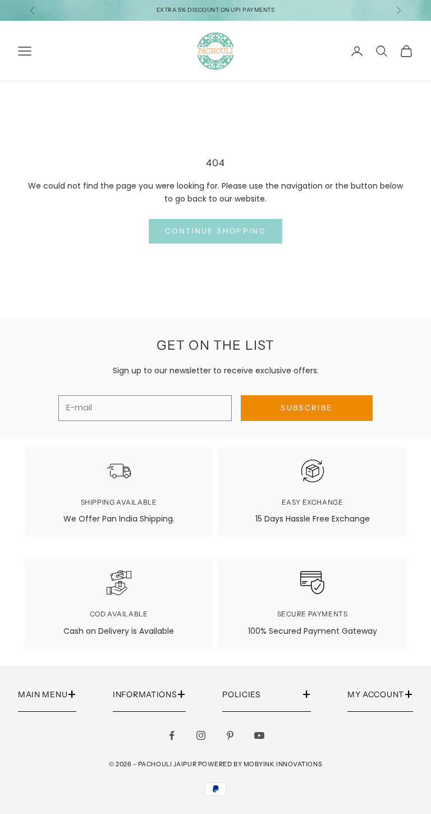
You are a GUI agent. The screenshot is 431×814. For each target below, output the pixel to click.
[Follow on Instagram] (201, 735)
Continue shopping (215, 230)
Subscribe (306, 407)
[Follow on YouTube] (259, 735)
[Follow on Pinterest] (230, 735)
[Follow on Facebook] (171, 735)
